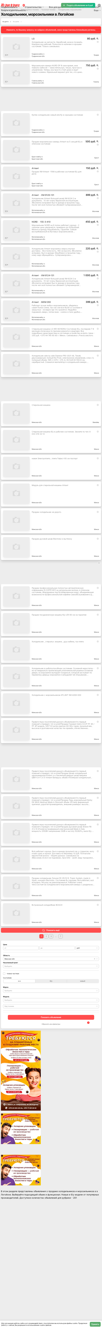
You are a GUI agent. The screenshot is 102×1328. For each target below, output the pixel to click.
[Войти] (99, 5)
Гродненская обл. (38, 56)
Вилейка (96, 422)
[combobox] (87, 948)
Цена (5, 944)
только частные (13, 974)
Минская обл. (37, 346)
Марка (5, 987)
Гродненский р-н (38, 54)
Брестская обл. (37, 159)
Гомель (96, 82)
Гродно (96, 55)
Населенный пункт (10, 963)
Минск (96, 346)
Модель (6, 997)
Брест (96, 158)
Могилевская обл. (38, 212)
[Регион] (24, 5)
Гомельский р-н (38, 81)
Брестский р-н (37, 157)
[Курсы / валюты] (97, 38)
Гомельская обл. (38, 83)
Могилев (95, 211)
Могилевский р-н (38, 210)
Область (6, 955)
